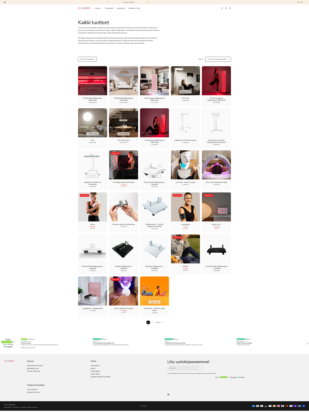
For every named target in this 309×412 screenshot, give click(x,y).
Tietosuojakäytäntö (16, 408)
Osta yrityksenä (32, 391)
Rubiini (185, 268)
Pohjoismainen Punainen (35, 367)
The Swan (185, 99)
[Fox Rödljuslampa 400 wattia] (123, 166)
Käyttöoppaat (95, 372)
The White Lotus (123, 141)
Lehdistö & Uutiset (33, 393)
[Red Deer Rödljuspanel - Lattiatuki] (154, 250)
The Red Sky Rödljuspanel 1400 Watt (123, 100)
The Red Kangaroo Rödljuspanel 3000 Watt (216, 100)
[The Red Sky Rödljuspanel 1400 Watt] (123, 82)
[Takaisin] (108, 2)
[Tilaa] (200, 369)
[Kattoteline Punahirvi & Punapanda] (92, 166)
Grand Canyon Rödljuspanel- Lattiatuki (154, 185)
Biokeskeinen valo (33, 370)
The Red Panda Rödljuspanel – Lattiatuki (92, 269)
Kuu (92, 141)
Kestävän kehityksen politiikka (100, 378)
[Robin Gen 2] (216, 208)
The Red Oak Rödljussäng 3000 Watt (92, 100)
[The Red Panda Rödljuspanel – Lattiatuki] (92, 250)
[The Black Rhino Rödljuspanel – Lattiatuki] (216, 250)
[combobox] (301, 2)
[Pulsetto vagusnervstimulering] (123, 208)
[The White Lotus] (123, 124)
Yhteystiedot (95, 367)
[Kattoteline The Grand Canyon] (185, 124)
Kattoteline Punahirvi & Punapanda (92, 185)
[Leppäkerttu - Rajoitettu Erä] (92, 292)
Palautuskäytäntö (7, 408)
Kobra (92, 226)
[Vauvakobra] (185, 208)
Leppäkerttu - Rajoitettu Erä (92, 310)
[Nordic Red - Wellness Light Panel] (154, 292)
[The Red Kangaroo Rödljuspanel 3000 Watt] (216, 82)
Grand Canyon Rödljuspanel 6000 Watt (154, 100)
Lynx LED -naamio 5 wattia (185, 184)
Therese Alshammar (33, 372)
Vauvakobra (185, 226)
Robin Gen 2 (216, 226)
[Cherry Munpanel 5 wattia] (123, 292)
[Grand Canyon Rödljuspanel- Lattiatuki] (154, 166)
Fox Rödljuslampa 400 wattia (123, 184)
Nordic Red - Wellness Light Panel (154, 311)
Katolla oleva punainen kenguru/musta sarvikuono (216, 142)
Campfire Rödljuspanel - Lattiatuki (123, 269)
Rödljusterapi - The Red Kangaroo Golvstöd (154, 227)
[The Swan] (185, 82)
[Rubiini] (185, 250)
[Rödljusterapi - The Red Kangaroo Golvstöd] (154, 208)
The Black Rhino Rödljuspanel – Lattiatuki (216, 269)
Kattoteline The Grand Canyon (185, 141)
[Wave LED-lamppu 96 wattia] (216, 166)
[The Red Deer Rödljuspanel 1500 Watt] (154, 124)
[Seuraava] (148, 2)
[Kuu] (92, 124)
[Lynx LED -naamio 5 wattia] (185, 166)
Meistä (93, 370)
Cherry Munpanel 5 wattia (123, 310)
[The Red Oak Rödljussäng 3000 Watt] (92, 82)
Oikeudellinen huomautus (32, 408)
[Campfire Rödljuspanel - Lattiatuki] (123, 250)
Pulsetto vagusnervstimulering (123, 226)
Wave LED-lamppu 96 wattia (216, 184)
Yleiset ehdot (95, 375)
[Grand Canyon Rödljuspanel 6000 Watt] (154, 82)
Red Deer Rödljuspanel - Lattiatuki (154, 269)
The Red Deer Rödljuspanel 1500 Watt (154, 142)
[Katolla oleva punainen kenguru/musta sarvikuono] (216, 124)
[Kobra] (92, 208)
